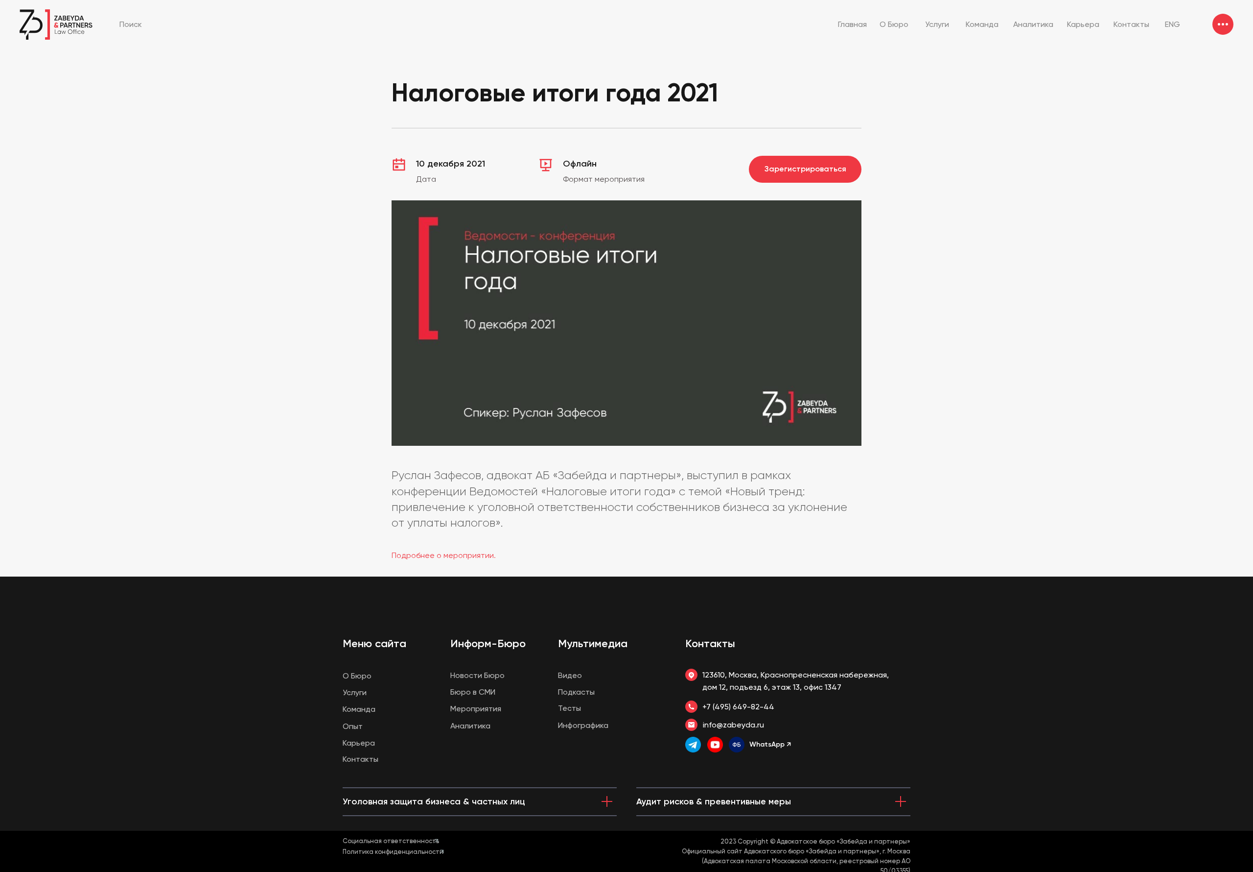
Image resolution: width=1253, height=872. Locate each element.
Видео (570, 675)
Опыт (353, 726)
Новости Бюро (477, 675)
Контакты (710, 643)
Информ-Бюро (488, 643)
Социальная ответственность (391, 841)
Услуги (355, 692)
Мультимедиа (592, 643)
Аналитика (470, 725)
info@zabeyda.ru (733, 724)
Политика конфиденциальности (393, 851)
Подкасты (576, 692)
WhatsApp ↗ (770, 744)
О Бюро (357, 675)
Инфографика (583, 725)
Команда (359, 709)
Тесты (569, 708)
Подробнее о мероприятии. (444, 555)
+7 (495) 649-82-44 (738, 706)
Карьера (359, 743)
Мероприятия (475, 708)
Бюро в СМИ (472, 692)
